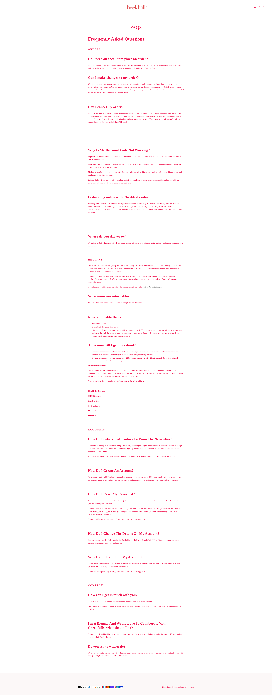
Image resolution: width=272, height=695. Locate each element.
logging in (117, 540)
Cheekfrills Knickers (173, 687)
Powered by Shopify (187, 687)
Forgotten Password (110, 566)
